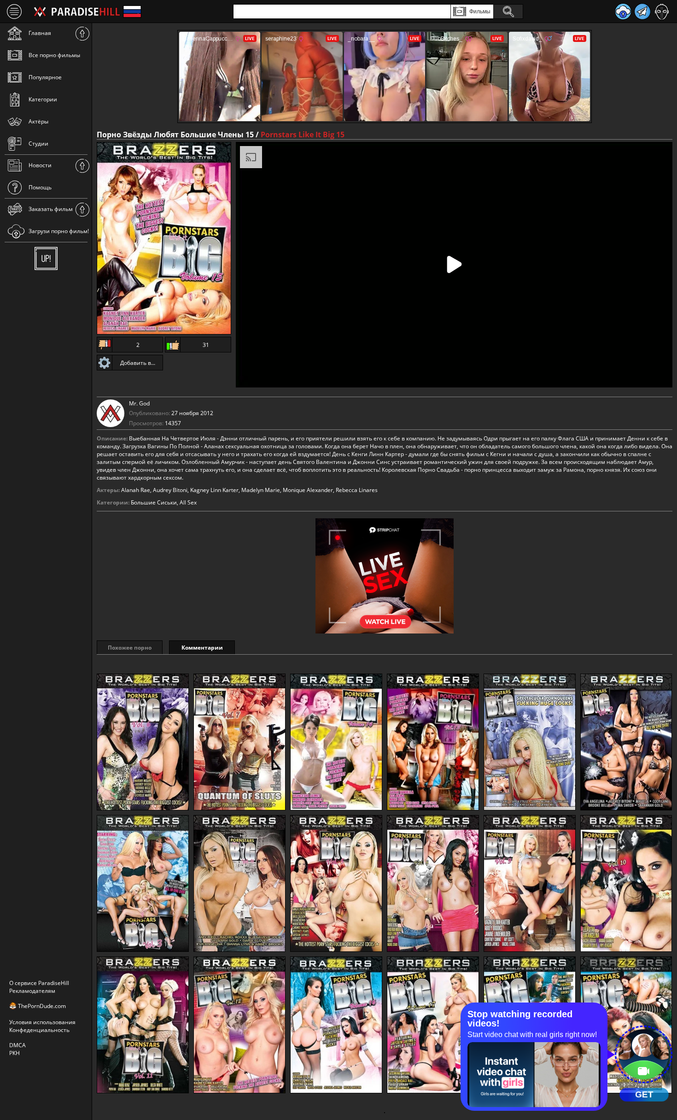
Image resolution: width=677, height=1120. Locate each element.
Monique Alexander (308, 490)
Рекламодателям (32, 991)
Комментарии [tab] (202, 647)
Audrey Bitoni (170, 490)
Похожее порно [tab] (130, 647)
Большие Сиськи (154, 502)
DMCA (17, 1045)
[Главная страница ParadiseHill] (77, 12)
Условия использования (42, 1022)
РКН (14, 1053)
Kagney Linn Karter (214, 490)
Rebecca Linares (357, 490)
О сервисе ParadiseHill (39, 983)
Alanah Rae (135, 490)
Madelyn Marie (260, 490)
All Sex (188, 502)
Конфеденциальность (39, 1030)
